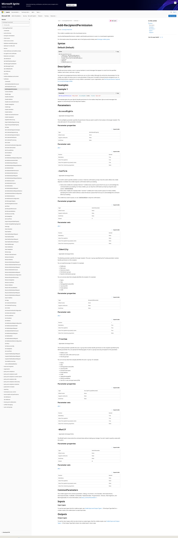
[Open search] (171, 12)
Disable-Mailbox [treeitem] (9, 99)
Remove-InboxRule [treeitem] (9, 257)
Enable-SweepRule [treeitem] (9, 117)
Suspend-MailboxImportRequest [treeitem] (12, 356)
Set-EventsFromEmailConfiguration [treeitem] (13, 310)
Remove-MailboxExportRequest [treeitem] (12, 262)
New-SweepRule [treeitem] (9, 249)
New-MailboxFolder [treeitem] (9, 236)
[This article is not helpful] (162, 37)
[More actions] (119, 21)
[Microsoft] (2, 12)
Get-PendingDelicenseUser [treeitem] (11, 203)
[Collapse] (29, 19)
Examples (151, 27)
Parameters (151, 28)
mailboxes (76, 20)
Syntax (150, 23)
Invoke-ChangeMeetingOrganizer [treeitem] (13, 224)
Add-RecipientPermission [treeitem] (11, 89)
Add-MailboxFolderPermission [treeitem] (12, 84)
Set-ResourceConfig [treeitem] (9, 346)
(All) (59, 148)
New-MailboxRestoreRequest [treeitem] (11, 241)
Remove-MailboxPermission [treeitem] (11, 269)
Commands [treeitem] (6, 30)
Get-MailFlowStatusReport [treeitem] (10, 61)
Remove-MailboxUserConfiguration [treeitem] (13, 274)
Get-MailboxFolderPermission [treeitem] (12, 170)
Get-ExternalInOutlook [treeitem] (10, 147)
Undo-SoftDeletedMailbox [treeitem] (11, 364)
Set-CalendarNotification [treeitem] (10, 303)
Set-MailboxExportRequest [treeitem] (11, 328)
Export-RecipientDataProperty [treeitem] (12, 124)
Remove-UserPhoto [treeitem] (9, 282)
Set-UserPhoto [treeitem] (8, 351)
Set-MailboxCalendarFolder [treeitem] (11, 325)
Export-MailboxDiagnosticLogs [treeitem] (12, 122)
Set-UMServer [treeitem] (7, 399)
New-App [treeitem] (7, 226)
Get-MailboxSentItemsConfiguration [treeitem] (13, 193)
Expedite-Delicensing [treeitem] (10, 119)
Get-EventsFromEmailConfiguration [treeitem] (13, 145)
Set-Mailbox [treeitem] (7, 320)
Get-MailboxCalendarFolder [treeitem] (11, 160)
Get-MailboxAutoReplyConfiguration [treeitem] (13, 157)
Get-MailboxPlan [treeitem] (9, 185)
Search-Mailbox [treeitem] (8, 297)
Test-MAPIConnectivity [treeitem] (10, 361)
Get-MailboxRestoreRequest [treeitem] (11, 188)
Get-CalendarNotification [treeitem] (11, 137)
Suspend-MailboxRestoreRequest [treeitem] (13, 358)
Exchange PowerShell (67, 29)
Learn (59, 20)
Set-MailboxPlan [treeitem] (9, 336)
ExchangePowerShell (67, 20)
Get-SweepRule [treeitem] (8, 216)
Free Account (172, 16)
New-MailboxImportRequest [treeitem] (11, 239)
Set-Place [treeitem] (7, 343)
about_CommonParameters (88, 497)
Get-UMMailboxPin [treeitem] (8, 68)
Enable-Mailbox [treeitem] (8, 112)
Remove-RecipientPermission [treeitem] (12, 277)
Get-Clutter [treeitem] (7, 142)
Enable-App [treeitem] (7, 107)
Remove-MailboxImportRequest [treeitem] (12, 267)
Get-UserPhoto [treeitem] (8, 219)
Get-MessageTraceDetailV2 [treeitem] (10, 63)
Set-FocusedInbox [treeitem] (9, 315)
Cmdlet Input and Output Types (93, 508)
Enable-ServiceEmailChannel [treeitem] (11, 114)
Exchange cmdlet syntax (103, 39)
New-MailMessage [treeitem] (9, 244)
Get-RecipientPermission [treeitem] (10, 208)
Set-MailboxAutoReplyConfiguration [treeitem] (13, 323)
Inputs (150, 30)
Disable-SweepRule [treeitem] (9, 104)
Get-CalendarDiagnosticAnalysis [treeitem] (12, 129)
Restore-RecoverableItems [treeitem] (11, 287)
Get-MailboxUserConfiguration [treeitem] (12, 198)
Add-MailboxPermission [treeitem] (10, 86)
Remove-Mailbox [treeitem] (9, 259)
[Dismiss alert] (175, 3)
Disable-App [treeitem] (8, 94)
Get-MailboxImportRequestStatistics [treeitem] (13, 178)
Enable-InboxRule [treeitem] (9, 109)
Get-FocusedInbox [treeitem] (9, 150)
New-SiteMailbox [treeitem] (9, 247)
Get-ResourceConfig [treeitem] (9, 213)
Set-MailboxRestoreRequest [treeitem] (11, 338)
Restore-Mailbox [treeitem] (9, 285)
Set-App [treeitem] (7, 300)
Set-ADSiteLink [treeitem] (7, 397)
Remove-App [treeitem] (8, 252)
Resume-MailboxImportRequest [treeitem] (12, 292)
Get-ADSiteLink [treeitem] (7, 58)
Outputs (151, 32)
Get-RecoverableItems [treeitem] (10, 211)
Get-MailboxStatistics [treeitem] (10, 196)
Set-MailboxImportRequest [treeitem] (11, 333)
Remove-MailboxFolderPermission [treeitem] (13, 264)
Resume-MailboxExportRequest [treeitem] (12, 290)
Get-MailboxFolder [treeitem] (9, 168)
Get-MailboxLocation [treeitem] (10, 180)
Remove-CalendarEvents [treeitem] (10, 254)
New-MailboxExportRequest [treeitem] (11, 234)
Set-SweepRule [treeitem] (8, 348)
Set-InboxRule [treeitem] (8, 318)
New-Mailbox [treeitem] (8, 231)
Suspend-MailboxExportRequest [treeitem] (12, 353)
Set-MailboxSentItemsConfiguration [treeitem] (13, 341)
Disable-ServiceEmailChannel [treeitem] (12, 101)
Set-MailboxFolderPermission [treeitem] (12, 330)
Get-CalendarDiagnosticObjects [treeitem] (12, 135)
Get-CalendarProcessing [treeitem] (10, 140)
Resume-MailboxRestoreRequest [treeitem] (12, 295)
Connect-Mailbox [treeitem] (9, 91)
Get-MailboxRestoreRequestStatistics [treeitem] (13, 191)
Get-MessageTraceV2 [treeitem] (9, 66)
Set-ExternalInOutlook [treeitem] (10, 313)
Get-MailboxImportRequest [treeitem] (11, 175)
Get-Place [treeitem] (7, 206)
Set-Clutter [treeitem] (7, 308)
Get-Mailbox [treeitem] (8, 155)
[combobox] (16, 22)
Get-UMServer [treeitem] (7, 71)
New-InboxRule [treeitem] (8, 229)
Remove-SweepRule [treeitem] (9, 280)
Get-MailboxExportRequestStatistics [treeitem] (13, 165)
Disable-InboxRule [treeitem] (9, 96)
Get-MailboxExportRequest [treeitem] (11, 163)
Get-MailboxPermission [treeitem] (10, 183)
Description (151, 25)
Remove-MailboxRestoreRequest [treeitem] (12, 272)
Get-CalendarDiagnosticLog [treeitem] (11, 132)
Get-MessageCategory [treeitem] (10, 201)
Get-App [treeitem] (7, 127)
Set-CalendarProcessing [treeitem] (10, 305)
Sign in (174, 12)
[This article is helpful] (160, 37)
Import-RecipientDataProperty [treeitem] (12, 221)
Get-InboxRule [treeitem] (8, 152)
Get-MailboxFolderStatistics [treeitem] (11, 173)
